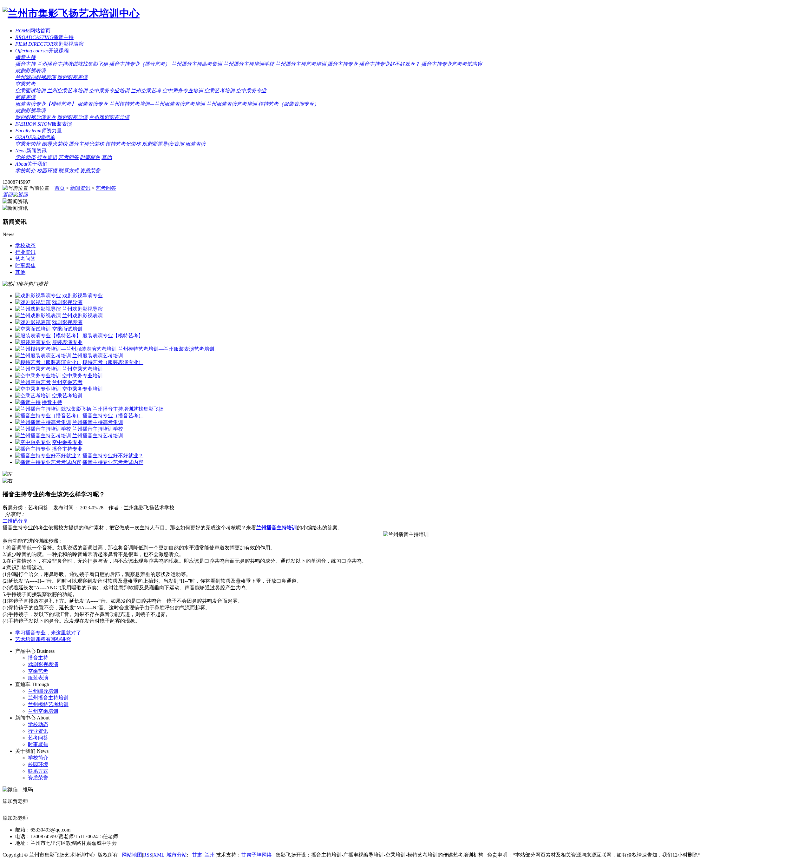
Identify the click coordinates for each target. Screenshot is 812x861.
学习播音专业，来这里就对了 (48, 632)
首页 (60, 188)
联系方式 (68, 170)
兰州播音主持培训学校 (248, 64)
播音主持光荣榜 (86, 144)
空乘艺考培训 (219, 90)
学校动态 (25, 157)
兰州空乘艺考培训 (67, 90)
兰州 (210, 855)
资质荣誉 (90, 170)
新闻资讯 (31, 150)
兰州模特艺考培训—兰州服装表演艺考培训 (157, 104)
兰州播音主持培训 (48, 697)
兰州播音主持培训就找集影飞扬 (72, 64)
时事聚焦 (90, 157)
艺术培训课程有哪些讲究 (43, 639)
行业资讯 (47, 157)
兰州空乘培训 (43, 711)
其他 (107, 157)
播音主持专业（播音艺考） (139, 64)
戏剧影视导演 (30, 110)
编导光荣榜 (54, 144)
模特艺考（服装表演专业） (288, 104)
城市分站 (177, 855)
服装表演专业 (92, 104)
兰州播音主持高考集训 (196, 64)
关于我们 (31, 164)
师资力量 (38, 130)
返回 (8, 194)
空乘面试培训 (30, 90)
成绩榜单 (35, 137)
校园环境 (47, 170)
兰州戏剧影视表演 (35, 77)
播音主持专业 (342, 64)
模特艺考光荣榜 (123, 144)
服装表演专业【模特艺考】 (45, 104)
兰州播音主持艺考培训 (300, 64)
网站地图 (132, 855)
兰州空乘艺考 (146, 90)
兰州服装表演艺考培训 (231, 104)
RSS (147, 855)
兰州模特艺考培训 (48, 704)
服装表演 (25, 97)
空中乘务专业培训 (109, 90)
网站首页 (32, 30)
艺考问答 (68, 157)
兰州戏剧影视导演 (109, 117)
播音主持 (44, 37)
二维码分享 (15, 521)
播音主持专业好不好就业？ (389, 64)
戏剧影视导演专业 (35, 117)
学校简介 (25, 170)
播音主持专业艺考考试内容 (451, 64)
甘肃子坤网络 (257, 855)
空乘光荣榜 (28, 144)
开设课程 (42, 50)
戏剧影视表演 (49, 44)
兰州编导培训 (43, 691)
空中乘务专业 (251, 90)
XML (158, 855)
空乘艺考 (25, 84)
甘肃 (197, 855)
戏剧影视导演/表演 (163, 144)
